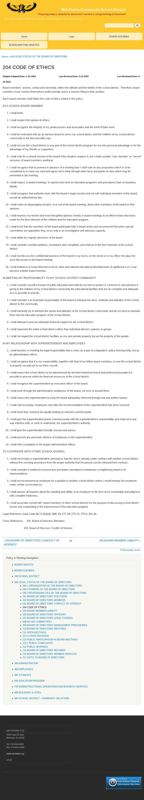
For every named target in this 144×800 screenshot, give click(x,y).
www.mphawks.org (15, 753)
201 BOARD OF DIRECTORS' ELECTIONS (45, 596)
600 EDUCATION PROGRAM (29, 681)
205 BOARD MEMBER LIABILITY (40, 611)
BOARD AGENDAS (119, 36)
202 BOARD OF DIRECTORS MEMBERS (44, 600)
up (70, 540)
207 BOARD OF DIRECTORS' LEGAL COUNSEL (48, 618)
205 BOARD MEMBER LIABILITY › (119, 540)
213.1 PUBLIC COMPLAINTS (38, 643)
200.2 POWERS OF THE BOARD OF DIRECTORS (49, 589)
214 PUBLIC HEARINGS (35, 646)
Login (71, 36)
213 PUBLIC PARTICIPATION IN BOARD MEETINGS (50, 639)
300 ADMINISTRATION (26, 663)
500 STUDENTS (22, 675)
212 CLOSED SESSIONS (36, 636)
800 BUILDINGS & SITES (27, 692)
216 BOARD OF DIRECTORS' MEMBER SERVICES (50, 654)
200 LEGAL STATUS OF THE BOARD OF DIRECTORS (38, 56)
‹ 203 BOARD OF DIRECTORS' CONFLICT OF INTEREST (31, 542)
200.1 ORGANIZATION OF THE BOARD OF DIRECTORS (52, 585)
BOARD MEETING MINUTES (24, 44)
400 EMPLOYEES (23, 669)
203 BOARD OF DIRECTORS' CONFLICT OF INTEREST (52, 603)
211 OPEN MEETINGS (34, 632)
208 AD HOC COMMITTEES (37, 621)
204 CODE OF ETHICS (35, 607)
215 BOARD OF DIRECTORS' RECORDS (44, 650)
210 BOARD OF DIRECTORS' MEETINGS (44, 628)
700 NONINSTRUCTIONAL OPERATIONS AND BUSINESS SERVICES (51, 686)
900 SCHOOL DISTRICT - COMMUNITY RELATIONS (41, 698)
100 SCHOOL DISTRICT (27, 576)
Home (24, 36)
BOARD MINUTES (24, 564)
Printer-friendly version (130, 549)
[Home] (72, 11)
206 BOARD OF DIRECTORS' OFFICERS (44, 614)
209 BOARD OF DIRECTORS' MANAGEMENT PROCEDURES (55, 625)
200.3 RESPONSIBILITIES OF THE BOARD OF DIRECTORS (54, 593)
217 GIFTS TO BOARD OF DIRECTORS (43, 657)
